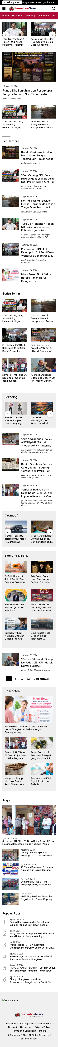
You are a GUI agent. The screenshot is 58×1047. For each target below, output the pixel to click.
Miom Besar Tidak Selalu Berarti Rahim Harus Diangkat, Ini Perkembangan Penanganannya (36, 281)
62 (28, 678)
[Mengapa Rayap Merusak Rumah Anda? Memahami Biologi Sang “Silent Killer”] (16, 769)
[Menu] (4, 8)
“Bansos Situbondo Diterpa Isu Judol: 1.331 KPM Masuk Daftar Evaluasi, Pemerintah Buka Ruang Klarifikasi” (43, 377)
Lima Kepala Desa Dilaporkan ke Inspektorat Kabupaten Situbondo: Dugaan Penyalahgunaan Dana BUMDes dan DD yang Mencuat (41, 636)
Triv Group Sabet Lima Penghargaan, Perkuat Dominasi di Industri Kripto (42, 579)
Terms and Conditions (24, 1030)
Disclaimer (25, 1027)
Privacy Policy (42, 1027)
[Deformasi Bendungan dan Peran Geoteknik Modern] (42, 408)
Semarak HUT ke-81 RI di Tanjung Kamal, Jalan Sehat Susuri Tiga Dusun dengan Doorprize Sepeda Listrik (36, 883)
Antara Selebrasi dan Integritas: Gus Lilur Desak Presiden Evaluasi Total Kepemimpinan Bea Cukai (42, 607)
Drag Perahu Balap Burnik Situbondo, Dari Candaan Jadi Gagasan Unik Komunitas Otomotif (42, 539)
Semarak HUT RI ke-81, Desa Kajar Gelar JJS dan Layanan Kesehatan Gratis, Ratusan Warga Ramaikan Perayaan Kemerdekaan (14, 377)
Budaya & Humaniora (11, 98)
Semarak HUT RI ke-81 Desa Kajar (36, 504)
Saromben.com (29, 1038)
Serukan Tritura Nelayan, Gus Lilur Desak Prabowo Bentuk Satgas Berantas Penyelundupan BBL (15, 636)
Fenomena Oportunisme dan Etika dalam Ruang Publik (36, 476)
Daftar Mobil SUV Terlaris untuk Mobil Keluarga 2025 (15, 539)
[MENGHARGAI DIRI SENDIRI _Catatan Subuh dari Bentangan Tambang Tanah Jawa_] (16, 595)
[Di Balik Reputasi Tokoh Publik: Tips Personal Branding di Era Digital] (16, 567)
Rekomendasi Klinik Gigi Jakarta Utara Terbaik (41, 781)
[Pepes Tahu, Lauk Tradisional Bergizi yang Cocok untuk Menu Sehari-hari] (42, 743)
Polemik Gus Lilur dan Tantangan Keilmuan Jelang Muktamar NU (35, 235)
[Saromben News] (22, 8)
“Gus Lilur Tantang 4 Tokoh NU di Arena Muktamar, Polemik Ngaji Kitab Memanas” (14, 42)
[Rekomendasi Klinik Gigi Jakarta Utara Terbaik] (42, 769)
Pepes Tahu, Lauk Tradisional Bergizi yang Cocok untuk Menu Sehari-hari (41, 755)
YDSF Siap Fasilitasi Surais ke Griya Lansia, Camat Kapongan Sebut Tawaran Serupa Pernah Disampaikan (38, 898)
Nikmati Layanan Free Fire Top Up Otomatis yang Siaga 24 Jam (14, 420)
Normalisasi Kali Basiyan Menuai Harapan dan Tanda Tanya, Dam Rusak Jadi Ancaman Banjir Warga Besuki (42, 124)
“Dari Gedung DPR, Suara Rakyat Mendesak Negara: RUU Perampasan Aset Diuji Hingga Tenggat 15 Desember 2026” (14, 124)
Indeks (42, 1030)
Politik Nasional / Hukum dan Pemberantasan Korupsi (33, 187)
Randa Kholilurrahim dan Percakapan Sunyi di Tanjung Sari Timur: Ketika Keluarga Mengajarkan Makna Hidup (27, 94)
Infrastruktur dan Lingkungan (34, 211)
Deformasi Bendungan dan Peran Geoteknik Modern (40, 420)
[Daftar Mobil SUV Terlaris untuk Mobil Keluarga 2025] (16, 527)
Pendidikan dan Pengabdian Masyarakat (33, 261)
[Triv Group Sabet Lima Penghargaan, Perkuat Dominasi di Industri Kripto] (42, 567)
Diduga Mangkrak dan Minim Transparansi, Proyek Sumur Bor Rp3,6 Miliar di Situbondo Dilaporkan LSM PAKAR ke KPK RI (32, 981)
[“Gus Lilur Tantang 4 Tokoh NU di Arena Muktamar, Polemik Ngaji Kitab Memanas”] (14, 29)
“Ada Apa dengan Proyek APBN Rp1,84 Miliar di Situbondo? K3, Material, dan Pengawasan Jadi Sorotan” (41, 348)
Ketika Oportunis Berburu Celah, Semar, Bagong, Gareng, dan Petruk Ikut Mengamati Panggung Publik (37, 471)
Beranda (11, 1023)
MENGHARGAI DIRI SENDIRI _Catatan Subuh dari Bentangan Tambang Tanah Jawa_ (14, 607)
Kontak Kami (44, 1023)
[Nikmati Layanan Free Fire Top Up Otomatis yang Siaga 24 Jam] (16, 408)
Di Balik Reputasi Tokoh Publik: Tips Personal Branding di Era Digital (15, 579)
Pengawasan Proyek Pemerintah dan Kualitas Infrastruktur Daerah (37, 451)
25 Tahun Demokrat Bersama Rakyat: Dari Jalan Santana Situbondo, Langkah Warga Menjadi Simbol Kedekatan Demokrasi (37, 868)
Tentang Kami (26, 1023)
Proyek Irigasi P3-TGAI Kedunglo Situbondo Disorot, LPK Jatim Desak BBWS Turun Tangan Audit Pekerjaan (32, 946)
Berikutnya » (42, 678)
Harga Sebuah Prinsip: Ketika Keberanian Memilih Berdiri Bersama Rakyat (32, 935)
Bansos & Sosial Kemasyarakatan (35, 670)
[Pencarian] (54, 8)
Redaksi (12, 1027)
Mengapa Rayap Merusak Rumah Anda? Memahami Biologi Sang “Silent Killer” (15, 781)
